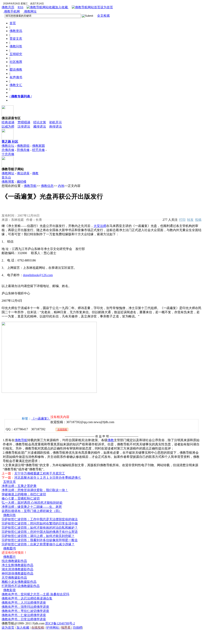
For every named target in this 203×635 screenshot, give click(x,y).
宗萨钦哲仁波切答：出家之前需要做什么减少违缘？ (38, 544)
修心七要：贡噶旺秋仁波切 (21, 498)
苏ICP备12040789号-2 (60, 623)
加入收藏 (62, 7)
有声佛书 (16, 77)
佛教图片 (9, 556)
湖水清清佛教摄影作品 (17, 569)
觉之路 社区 (10, 141)
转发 (190, 219)
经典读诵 (8, 122)
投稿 (198, 219)
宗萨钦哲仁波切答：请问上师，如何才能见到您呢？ (38, 536)
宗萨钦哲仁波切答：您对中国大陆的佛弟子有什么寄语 (40, 531)
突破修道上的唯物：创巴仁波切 (24, 494)
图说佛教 (16, 69)
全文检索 (103, 15)
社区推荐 (16, 61)
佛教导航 (30, 185)
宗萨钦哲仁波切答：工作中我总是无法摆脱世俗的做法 (40, 519)
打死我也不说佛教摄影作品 (21, 586)
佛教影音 (9, 590)
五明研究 (16, 54)
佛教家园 (38, 145)
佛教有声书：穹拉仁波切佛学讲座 (25, 611)
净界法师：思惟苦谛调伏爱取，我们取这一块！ (35, 490)
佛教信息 (47, 185)
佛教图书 (9, 548)
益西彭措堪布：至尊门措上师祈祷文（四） (32, 511)
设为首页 (106, 7)
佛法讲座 (23, 173)
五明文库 (9, 481)
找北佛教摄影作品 (14, 561)
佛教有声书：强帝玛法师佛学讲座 (25, 606)
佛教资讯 (16, 31)
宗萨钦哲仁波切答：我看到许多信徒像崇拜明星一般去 (40, 540)
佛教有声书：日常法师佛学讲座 (24, 619)
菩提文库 (16, 38)
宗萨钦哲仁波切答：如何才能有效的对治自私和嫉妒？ (40, 527)
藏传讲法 (39, 126)
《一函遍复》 (40, 418)
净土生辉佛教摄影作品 (17, 565)
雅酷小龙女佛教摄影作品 (19, 581)
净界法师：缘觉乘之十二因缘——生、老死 (32, 506)
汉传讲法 (23, 126)
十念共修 (8, 154)
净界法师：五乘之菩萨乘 (19, 486)
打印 (182, 219)
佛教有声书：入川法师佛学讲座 (24, 602)
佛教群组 (23, 145)
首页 (13, 23)
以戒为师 (8, 126)
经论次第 (39, 122)
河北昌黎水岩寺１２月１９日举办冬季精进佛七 (47, 477)
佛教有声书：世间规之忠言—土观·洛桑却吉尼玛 (35, 594)
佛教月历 (8, 7)
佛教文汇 (16, 85)
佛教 (110, 440)
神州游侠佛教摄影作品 (17, 573)
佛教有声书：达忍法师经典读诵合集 (27, 598)
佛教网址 (30, 11)
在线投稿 (62, 429)
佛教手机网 (11, 11)
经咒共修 (38, 150)
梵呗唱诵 (23, 122)
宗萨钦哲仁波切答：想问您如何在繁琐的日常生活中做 (40, 523)
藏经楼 (21, 181)
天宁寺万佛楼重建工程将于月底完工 (39, 473)
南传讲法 (55, 126)
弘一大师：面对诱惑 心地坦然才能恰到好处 (32, 502)
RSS (20, 7)
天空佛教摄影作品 (14, 577)
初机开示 (55, 122)
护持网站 (53, 627)
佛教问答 (16, 46)
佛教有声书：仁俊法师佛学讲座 (24, 615)
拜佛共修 (23, 150)
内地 (61, 185)
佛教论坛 (8, 145)
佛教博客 (8, 181)
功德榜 (77, 627)
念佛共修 (8, 150)
